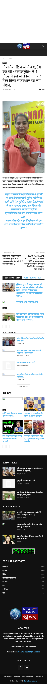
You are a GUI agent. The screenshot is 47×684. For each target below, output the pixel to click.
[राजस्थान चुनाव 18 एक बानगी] (9, 365)
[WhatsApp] (30, 95)
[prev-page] (4, 326)
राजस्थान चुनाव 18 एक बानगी (26, 362)
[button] (4, 46)
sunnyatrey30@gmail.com (28, 652)
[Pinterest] (24, 95)
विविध (10, 59)
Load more (23, 386)
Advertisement (27, 676)
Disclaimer (8, 676)
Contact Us (39, 676)
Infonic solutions (30, 681)
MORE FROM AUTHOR (32, 278)
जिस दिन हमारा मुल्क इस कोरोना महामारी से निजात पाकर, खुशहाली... (12, 438)
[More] (36, 95)
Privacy (17, 676)
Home (5, 59)
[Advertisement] (23, 24)
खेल (4, 410)
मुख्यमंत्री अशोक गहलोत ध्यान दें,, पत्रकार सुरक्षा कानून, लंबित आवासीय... (34, 438)
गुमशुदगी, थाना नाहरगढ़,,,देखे (27, 302)
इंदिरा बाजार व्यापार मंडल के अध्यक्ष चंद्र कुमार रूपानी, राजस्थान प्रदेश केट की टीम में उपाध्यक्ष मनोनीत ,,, (13, 260)
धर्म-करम (5, 433)
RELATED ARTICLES (12, 278)
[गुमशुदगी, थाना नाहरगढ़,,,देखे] (9, 305)
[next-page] (8, 326)
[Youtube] (26, 667)
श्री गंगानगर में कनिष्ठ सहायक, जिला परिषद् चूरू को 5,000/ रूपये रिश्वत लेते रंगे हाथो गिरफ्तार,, (30, 317)
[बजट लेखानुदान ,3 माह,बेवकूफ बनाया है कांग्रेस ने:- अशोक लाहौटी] (9, 353)
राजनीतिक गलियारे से (30, 410)
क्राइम (4, 290)
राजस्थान (27, 433)
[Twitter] (18, 95)
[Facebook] (12, 95)
